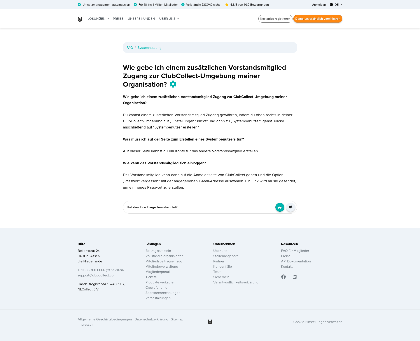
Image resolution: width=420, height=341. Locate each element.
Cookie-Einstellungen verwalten (317, 321)
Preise (118, 18)
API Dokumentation (296, 261)
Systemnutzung (149, 47)
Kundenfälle (222, 266)
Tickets (150, 276)
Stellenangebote (226, 255)
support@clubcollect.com (97, 275)
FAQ (129, 47)
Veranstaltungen (158, 297)
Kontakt (287, 266)
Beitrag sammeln (158, 250)
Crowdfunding (156, 287)
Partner (218, 261)
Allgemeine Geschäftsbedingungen (105, 319)
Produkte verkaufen (160, 282)
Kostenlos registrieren (275, 18)
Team (217, 271)
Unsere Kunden (141, 18)
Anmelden (319, 4)
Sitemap (177, 319)
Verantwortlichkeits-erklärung (235, 282)
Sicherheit (221, 276)
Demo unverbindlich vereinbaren (317, 18)
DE (337, 4)
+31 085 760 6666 (101, 269)
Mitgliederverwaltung (161, 266)
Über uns (167, 18)
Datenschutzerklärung (151, 319)
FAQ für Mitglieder (295, 250)
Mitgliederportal (157, 271)
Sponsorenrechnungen (162, 292)
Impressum (86, 324)
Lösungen (97, 18)
